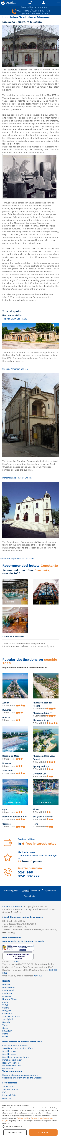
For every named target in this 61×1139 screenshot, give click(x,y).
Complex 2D (39, 773)
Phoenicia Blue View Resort (44, 757)
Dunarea (6, 710)
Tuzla (5, 1025)
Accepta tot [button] (43, 1132)
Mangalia (6, 1010)
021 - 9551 (15, 961)
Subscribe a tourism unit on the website (22, 1078)
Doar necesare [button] (15, 1133)
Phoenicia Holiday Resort (42, 704)
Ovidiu (5, 1036)
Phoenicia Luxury (42, 713)
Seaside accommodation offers (17, 1048)
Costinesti (7, 996)
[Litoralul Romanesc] (8, 3)
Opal (4, 809)
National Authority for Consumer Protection (23, 941)
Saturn (5, 1008)
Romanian (35, 890)
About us (6, 1098)
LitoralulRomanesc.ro (12, 906)
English (25, 890)
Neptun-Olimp (9, 999)
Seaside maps (9, 1054)
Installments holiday (12, 1060)
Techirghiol (7, 1019)
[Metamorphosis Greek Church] (30, 510)
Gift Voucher (8, 1068)
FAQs (5, 1092)
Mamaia (6, 984)
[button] (4, 605)
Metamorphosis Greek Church (17, 478)
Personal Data (9, 1095)
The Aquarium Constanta (14, 319)
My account (50, 890)
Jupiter (5, 1002)
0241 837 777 (41, 10)
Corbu (5, 1028)
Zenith (5, 702)
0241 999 (23, 10)
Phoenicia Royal (41, 720)
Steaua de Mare (10, 756)
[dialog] (30, 1120)
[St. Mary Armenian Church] (30, 415)
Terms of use (8, 1086)
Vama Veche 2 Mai (11, 1016)
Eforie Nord (8, 990)
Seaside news (9, 1051)
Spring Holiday (41, 766)
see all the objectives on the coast (17, 558)
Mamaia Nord (8, 987)
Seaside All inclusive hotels (15, 1057)
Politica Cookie (23, 1118)
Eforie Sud (7, 993)
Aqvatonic (7, 770)
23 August (7, 1031)
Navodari (6, 1022)
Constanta (7, 1013)
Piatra (5, 1034)
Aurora (6, 717)
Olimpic (6, 824)
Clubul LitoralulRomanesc (15, 1045)
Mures (36, 809)
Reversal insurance (11, 1065)
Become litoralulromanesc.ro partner (20, 1075)
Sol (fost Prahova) (43, 816)
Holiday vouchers (10, 1063)
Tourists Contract (10, 1089)
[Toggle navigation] (58, 3)
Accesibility (29, 896)
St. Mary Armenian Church (15, 369)
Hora (35, 824)
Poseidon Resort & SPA (14, 816)
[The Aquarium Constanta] (30, 336)
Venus (5, 1005)
